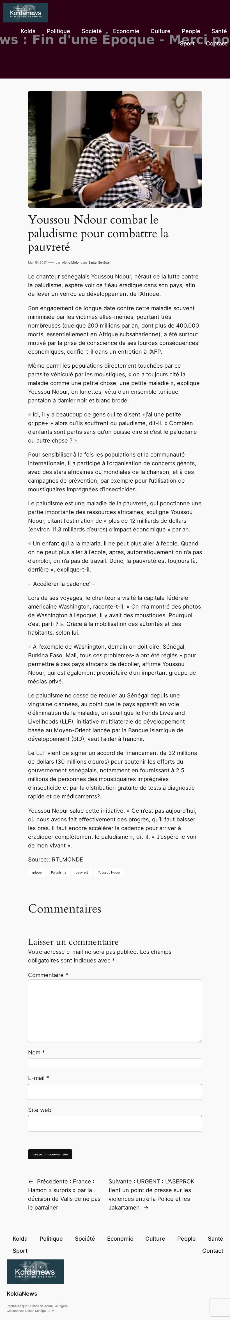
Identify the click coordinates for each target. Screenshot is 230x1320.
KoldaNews (22, 1293)
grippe (37, 872)
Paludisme (58, 872)
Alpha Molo (70, 262)
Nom (36, 1052)
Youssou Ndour (109, 872)
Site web (39, 1110)
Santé (92, 262)
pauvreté (82, 872)
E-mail (38, 1078)
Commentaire (48, 975)
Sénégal (104, 262)
